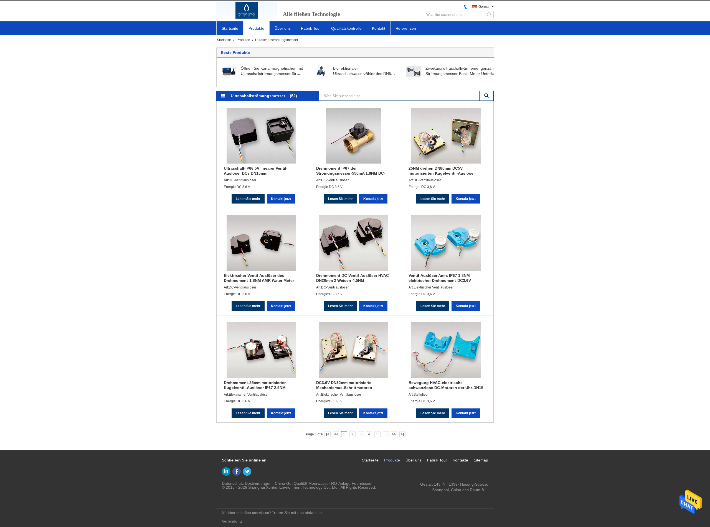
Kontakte (460, 460)
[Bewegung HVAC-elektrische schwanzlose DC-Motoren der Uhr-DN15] (446, 350)
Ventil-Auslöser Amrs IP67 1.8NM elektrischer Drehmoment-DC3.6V (440, 278)
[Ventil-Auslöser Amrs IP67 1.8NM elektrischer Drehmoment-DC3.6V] (446, 243)
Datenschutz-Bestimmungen (247, 483)
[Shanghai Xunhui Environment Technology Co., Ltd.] (246, 10)
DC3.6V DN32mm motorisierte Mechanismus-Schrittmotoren (344, 385)
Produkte (256, 28)
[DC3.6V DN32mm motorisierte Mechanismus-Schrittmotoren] (353, 350)
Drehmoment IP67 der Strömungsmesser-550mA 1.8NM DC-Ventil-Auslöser (350, 170)
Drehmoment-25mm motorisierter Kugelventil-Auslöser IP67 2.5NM (255, 385)
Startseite (230, 28)
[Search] (487, 96)
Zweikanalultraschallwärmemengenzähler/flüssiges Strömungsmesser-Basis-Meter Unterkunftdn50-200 (469, 73)
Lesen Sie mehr (248, 199)
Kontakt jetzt (281, 199)
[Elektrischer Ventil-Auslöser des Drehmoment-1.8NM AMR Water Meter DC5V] (261, 243)
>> (394, 434)
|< (327, 434)
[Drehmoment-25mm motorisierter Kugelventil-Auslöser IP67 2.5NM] (261, 350)
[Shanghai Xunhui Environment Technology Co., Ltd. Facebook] (236, 471)
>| (402, 434)
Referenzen (405, 28)
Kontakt (378, 28)
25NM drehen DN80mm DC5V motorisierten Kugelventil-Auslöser (442, 170)
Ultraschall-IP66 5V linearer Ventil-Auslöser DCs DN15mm (256, 170)
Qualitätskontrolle (346, 28)
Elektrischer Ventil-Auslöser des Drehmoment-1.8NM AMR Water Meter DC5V (259, 278)
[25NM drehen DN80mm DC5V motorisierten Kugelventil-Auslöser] (446, 136)
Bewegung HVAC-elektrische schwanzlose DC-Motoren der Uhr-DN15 (446, 385)
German (484, 7)
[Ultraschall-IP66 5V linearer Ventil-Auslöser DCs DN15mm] (261, 136)
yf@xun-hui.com (474, 495)
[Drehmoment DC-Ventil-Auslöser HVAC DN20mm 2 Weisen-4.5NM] (353, 243)
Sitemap (481, 460)
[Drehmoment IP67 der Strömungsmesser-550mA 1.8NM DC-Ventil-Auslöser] (353, 136)
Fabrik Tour (311, 28)
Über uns (283, 28)
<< (336, 434)
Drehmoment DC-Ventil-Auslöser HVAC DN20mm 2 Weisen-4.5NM (352, 278)
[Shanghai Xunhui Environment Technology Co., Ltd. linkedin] (226, 471)
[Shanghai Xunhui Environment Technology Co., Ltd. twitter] (247, 471)
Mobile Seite (231, 500)
